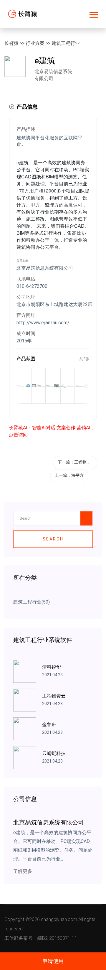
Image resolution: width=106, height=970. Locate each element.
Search (53, 539)
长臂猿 (11, 43)
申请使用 (53, 961)
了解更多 (22, 871)
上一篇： (69, 475)
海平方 (77, 475)
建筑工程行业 (66, 43)
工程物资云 (84, 462)
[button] (93, 14)
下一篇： (76, 462)
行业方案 (35, 43)
